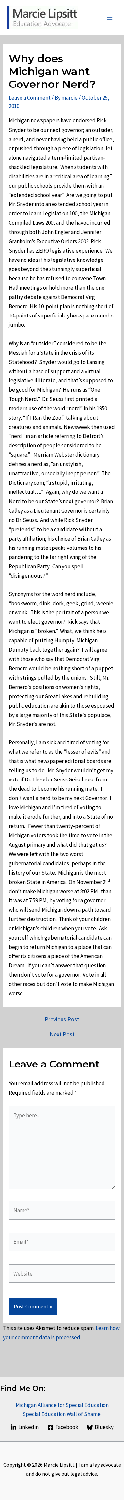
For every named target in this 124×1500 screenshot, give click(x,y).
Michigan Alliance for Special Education (62, 1405)
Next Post (62, 1034)
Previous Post (62, 1019)
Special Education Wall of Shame (62, 1414)
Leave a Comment (30, 97)
